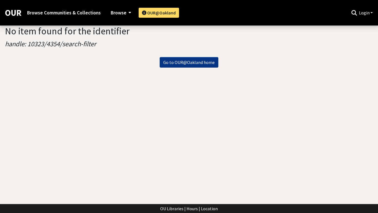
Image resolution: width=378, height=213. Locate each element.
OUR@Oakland (161, 13)
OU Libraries (171, 208)
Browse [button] (118, 13)
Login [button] (365, 13)
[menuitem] (120, 13)
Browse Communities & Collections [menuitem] (64, 13)
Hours (192, 208)
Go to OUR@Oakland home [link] (189, 62)
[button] (354, 12)
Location (209, 208)
